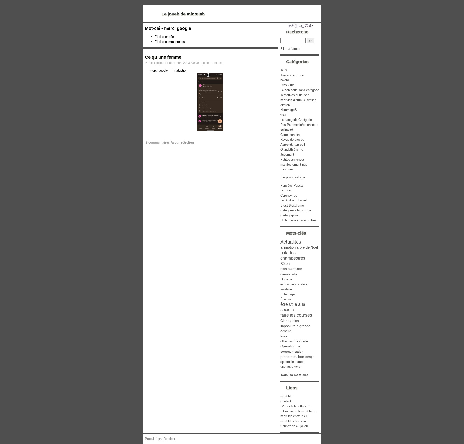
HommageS (288, 110)
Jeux (283, 70)
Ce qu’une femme (163, 57)
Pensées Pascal (291, 185)
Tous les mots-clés (294, 375)
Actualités (290, 242)
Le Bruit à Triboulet (293, 200)
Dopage (286, 279)
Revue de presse (292, 139)
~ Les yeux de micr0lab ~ (298, 411)
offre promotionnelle (294, 341)
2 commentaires (158, 142)
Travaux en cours (292, 75)
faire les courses (296, 315)
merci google (159, 70)
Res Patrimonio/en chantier (299, 125)
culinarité (286, 129)
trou (283, 115)
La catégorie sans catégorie (299, 90)
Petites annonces (212, 62)
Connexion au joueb (294, 426)
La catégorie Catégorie (296, 120)
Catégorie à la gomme (295, 210)
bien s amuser (291, 269)
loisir (283, 336)
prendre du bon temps (297, 357)
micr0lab (286, 396)
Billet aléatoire (290, 49)
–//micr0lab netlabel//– (295, 406)
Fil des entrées (165, 36)
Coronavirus (288, 195)
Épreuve (286, 299)
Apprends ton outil (293, 144)
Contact (285, 401)
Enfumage (287, 294)
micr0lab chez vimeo (294, 421)
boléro (284, 80)
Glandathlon (289, 320)
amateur (286, 190)
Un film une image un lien (298, 220)
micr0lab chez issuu (294, 416)
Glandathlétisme (291, 149)
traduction (180, 70)
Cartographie (289, 215)
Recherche (297, 32)
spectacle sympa (292, 362)
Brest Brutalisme (292, 205)
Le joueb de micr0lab (183, 14)
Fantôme (286, 169)
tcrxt (153, 62)
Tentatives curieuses (294, 95)
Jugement (287, 154)
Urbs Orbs (287, 85)
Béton (285, 263)
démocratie (288, 274)
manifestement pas (293, 164)
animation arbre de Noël (299, 247)
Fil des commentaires (170, 42)
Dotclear (169, 439)
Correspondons (290, 135)
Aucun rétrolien (182, 142)
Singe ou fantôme (292, 177)
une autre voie (290, 366)
